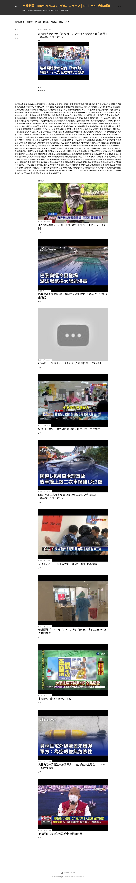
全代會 (85, 140)
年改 (49, 115)
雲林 (116, 112)
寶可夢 (92, 132)
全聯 (114, 129)
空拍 (90, 159)
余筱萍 (83, 165)
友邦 (95, 151)
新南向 (58, 129)
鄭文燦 (61, 115)
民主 (113, 165)
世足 (90, 104)
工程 (75, 115)
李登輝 (68, 110)
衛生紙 (99, 148)
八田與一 (31, 157)
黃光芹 (105, 104)
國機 (89, 118)
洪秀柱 (17, 159)
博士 (64, 165)
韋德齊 (118, 170)
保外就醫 (109, 110)
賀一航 (102, 107)
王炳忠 (64, 148)
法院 (24, 121)
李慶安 (37, 121)
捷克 (113, 170)
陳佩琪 (94, 143)
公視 (101, 112)
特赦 (104, 110)
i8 (22, 143)
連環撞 (54, 157)
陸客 (105, 146)
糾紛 (24, 134)
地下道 (48, 134)
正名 (100, 137)
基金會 (17, 112)
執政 (113, 126)
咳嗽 (53, 170)
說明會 (76, 140)
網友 (47, 112)
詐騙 (86, 104)
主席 (106, 115)
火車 (46, 157)
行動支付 (22, 140)
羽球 (57, 137)
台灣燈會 (36, 148)
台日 (22, 159)
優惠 (85, 134)
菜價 (44, 137)
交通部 (72, 159)
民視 (66, 154)
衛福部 (68, 126)
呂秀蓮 (28, 165)
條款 (97, 140)
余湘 (86, 168)
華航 (33, 168)
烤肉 (55, 143)
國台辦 (108, 126)
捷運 (117, 151)
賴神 (45, 165)
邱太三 (43, 112)
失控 (107, 107)
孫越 (60, 110)
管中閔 (77, 110)
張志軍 (103, 126)
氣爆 (115, 132)
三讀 (73, 134)
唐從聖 (74, 143)
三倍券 (94, 170)
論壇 (20, 168)
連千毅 (116, 162)
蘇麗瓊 (21, 148)
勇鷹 (81, 170)
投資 (110, 107)
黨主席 (41, 129)
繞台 (82, 151)
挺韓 (93, 168)
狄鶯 (91, 165)
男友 (46, 129)
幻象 (16, 146)
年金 (60, 151)
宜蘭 (37, 162)
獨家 (27, 140)
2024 (104, 137)
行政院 (92, 157)
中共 (40, 168)
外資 (87, 110)
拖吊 (31, 134)
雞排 (101, 140)
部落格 (55, 110)
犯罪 (79, 104)
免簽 (42, 159)
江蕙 (53, 154)
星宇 (62, 162)
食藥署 (28, 137)
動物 (98, 107)
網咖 (47, 143)
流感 (75, 123)
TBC (64, 110)
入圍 (27, 126)
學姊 (33, 107)
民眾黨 (107, 168)
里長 (46, 115)
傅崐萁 (102, 121)
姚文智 (43, 121)
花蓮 (91, 148)
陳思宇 (80, 107)
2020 (83, 115)
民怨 (71, 115)
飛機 (57, 112)
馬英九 (99, 151)
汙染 (118, 118)
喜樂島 (37, 107)
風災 (68, 123)
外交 (74, 151)
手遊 (112, 159)
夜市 (59, 162)
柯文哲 (30, 22)
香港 (106, 157)
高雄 (57, 154)
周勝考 (97, 126)
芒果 (97, 115)
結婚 (20, 134)
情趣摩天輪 (43, 118)
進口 (31, 123)
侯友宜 (46, 22)
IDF (20, 126)
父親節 (49, 118)
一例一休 (102, 118)
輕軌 (44, 134)
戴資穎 (52, 137)
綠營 (91, 137)
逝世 (81, 134)
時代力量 (56, 121)
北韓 (39, 146)
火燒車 (39, 134)
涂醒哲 (108, 118)
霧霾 (31, 148)
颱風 (61, 22)
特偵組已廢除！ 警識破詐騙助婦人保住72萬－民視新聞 (69, 429)
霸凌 (104, 159)
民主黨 (58, 173)
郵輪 (61, 132)
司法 (103, 157)
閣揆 (47, 137)
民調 (79, 115)
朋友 (110, 123)
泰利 (80, 137)
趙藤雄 (79, 121)
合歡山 (42, 148)
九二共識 (58, 107)
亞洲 (57, 132)
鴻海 (37, 132)
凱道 (73, 154)
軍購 (72, 118)
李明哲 (63, 123)
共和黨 (53, 173)
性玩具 (47, 146)
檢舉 (93, 154)
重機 (84, 126)
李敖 (73, 110)
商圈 (112, 132)
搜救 (98, 121)
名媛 (56, 104)
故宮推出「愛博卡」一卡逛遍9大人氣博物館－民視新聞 (69, 363)
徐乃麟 (68, 143)
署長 (40, 140)
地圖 (65, 118)
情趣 (25, 112)
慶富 (101, 146)
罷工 (97, 104)
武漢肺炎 (23, 170)
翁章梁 (112, 148)
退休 (42, 123)
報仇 (26, 157)
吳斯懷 (102, 168)
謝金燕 (92, 126)
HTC (61, 140)
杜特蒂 (39, 143)
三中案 (26, 148)
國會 (96, 118)
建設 (83, 121)
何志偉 (93, 107)
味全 (99, 162)
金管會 (116, 137)
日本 (29, 159)
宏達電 (56, 140)
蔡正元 (39, 110)
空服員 (59, 165)
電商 (105, 129)
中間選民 (46, 168)
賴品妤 (22, 165)
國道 (87, 126)
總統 (109, 151)
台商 (53, 129)
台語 (113, 154)
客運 (68, 159)
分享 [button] (16, 29)
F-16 (88, 123)
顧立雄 (19, 154)
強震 (95, 148)
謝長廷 (34, 159)
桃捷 (35, 154)
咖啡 (35, 134)
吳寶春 (28, 107)
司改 (20, 121)
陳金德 (75, 146)
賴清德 (38, 22)
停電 (81, 140)
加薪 (36, 140)
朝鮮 (52, 146)
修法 (24, 132)
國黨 (24, 129)
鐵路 (55, 162)
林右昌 (32, 129)
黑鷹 (112, 168)
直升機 (93, 121)
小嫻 (51, 148)
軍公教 (32, 140)
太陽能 (76, 132)
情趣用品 (112, 104)
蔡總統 (32, 151)
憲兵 (70, 129)
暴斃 (60, 104)
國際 (22, 162)
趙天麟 (86, 146)
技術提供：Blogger (69, 872)
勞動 (82, 168)
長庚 (45, 154)
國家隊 (38, 173)
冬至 (97, 168)
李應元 (78, 159)
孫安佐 (44, 110)
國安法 (73, 148)
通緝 (75, 104)
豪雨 (97, 112)
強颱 (108, 137)
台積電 (45, 132)
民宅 (85, 112)
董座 (49, 132)
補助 (72, 126)
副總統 (80, 157)
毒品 (91, 110)
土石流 (89, 112)
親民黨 (62, 121)
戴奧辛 (88, 143)
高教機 (89, 170)
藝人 (25, 162)
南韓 (79, 168)
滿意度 (19, 151)
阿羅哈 (61, 137)
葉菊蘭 (17, 118)
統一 (47, 126)
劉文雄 (61, 154)
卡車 (62, 157)
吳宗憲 (72, 162)
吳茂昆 (50, 110)
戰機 (85, 118)
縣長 (33, 162)
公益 (60, 168)
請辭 (84, 148)
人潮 (94, 129)
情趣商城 (56, 126)
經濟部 (88, 154)
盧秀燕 (77, 165)
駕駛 (96, 134)
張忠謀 (33, 143)
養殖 (111, 137)
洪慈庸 (19, 132)
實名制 (61, 170)
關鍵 (55, 159)
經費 (80, 126)
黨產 (22, 110)
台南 (42, 157)
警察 (111, 121)
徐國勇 (103, 143)
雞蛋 (35, 110)
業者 (29, 112)
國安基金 (43, 104)
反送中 (50, 165)
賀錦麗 (47, 173)
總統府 (69, 146)
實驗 (53, 104)
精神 (108, 140)
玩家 (88, 132)
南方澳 (28, 168)
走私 (71, 112)
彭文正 (33, 165)
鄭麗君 (117, 143)
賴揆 (36, 151)
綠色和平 (60, 118)
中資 (24, 168)
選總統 (103, 162)
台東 (73, 129)
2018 (56, 151)
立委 (117, 165)
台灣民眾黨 (83, 162)
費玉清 (63, 143)
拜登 (43, 173)
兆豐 (99, 123)
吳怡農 (76, 170)
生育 (51, 126)
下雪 (47, 148)
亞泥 (118, 123)
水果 (42, 115)
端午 (54, 118)
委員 (110, 157)
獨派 (36, 126)
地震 (87, 148)
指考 (24, 154)
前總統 (105, 151)
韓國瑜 (37, 104)
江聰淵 (109, 146)
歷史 (108, 159)
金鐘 (78, 143)
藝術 (16, 121)
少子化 (62, 126)
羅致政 (24, 118)
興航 (75, 112)
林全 (84, 157)
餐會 (115, 110)
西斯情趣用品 (68, 132)
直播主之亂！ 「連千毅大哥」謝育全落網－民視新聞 (67, 563)
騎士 (59, 157)
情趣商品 (117, 159)
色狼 (27, 123)
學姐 (73, 165)
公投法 (95, 137)
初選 (116, 148)
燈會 (101, 104)
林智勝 (56, 146)
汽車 (79, 112)
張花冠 (113, 118)
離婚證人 (69, 168)
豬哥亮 (109, 154)
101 (38, 154)
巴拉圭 (52, 151)
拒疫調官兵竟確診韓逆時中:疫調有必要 (60, 833)
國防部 (52, 112)
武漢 (33, 170)
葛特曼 (52, 107)
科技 (53, 132)
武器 (69, 118)
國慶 (29, 143)
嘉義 (70, 157)
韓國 (43, 146)
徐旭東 (31, 126)
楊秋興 (52, 168)
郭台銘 (54, 22)
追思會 (74, 157)
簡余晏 (79, 148)
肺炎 (67, 22)
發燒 (56, 170)
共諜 (93, 159)
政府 (85, 123)
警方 (47, 140)
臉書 (16, 126)
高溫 (77, 129)
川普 (110, 115)
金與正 (71, 170)
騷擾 (51, 140)
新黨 (69, 148)
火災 (104, 132)
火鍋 (65, 146)
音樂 (49, 154)
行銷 (97, 129)
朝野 (92, 123)
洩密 (57, 115)
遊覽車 (63, 159)
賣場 (57, 134)
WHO (66, 170)
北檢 (53, 115)
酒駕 (60, 112)
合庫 (114, 146)
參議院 (29, 173)
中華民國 (88, 115)
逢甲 (108, 132)
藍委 (114, 123)
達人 (97, 154)
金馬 (118, 146)
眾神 (77, 154)
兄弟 (61, 146)
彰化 (76, 126)
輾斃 (102, 165)
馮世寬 (24, 146)
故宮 (42, 154)
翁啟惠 (68, 121)
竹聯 (43, 143)
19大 (98, 143)
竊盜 (84, 132)
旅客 (88, 134)
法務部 (37, 112)
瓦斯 (119, 132)
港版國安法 (107, 170)
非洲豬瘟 (74, 107)
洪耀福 (83, 110)
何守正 (55, 148)
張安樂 (112, 140)
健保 (86, 159)
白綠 (63, 107)
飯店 (59, 159)
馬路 (101, 132)
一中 (95, 123)
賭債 (27, 134)
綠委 (106, 123)
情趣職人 (69, 151)
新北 (114, 157)
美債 (29, 104)
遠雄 (107, 143)
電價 (99, 165)
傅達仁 (91, 146)
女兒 (59, 123)
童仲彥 (50, 123)
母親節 (35, 118)
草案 (70, 134)
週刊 (20, 123)
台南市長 (106, 148)
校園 (31, 110)
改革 (78, 151)
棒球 (91, 151)
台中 (22, 115)
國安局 (65, 140)
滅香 (116, 134)
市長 (29, 162)
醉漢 (33, 112)
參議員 (81, 118)
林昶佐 (90, 162)
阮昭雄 (68, 165)
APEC (30, 146)
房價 (118, 121)
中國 (93, 115)
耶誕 (16, 148)
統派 (40, 126)
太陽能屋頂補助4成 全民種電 (54, 698)
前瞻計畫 (25, 151)
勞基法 (76, 137)
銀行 (44, 140)
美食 (101, 129)
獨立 (117, 115)
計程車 (32, 121)
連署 (47, 107)
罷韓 (90, 168)
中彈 (64, 104)
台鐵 (33, 137)
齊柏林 (101, 154)
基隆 (37, 129)
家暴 (55, 123)
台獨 (20, 143)
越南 (33, 104)
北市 (107, 121)
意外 (16, 134)
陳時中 (48, 170)
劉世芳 (88, 121)
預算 (29, 115)
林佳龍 (34, 115)
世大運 (86, 151)
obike (28, 154)
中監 (22, 112)
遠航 (68, 112)
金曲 (23, 126)
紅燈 (117, 140)
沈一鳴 (17, 170)
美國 (25, 159)
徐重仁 (109, 129)
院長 (88, 157)
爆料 (24, 123)
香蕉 (71, 104)
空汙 (92, 134)
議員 (38, 115)
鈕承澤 (17, 107)
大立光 (17, 162)
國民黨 (115, 107)
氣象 (86, 129)
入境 (66, 134)
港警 (95, 162)
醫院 (75, 168)
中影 (25, 115)
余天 (64, 151)
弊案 (103, 123)
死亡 (72, 123)
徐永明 (96, 146)
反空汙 (42, 107)
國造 (93, 118)
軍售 (76, 118)
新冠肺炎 (42, 170)
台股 (40, 132)
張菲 (58, 143)
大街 (97, 132)
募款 (118, 110)
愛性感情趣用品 (21, 173)
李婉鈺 (50, 159)
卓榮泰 (68, 107)
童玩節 (41, 162)
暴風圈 (66, 137)
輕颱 (71, 137)
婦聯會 (61, 134)
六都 (57, 168)
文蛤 (49, 104)
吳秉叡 (30, 118)
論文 (38, 165)
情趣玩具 (87, 107)
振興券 (100, 170)
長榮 (55, 165)
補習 (46, 123)
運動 (51, 162)
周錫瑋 (111, 112)
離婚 (60, 148)
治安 (114, 121)
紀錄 (110, 165)
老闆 (20, 157)
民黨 (28, 129)
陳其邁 (80, 146)
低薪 (117, 154)
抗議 (37, 168)
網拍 (108, 162)
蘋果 (90, 129)
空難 (20, 146)
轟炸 (67, 104)
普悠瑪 (118, 104)
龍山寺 (19, 137)
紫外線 (82, 129)
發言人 (73, 121)
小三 (16, 123)
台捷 (34, 173)
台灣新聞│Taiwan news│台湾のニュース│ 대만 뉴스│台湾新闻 (66, 5)
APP (23, 137)
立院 (18, 129)
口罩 (29, 170)
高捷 (31, 154)
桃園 (95, 110)
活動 (64, 168)
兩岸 (43, 126)
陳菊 (64, 112)
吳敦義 (41, 151)
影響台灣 (101, 134)
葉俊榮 (70, 140)
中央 (116, 126)
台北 (113, 151)
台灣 (114, 115)
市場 (46, 159)
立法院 (98, 157)
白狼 (104, 140)
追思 (77, 134)
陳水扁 (99, 110)
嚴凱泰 (22, 107)
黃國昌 (80, 123)
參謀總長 (117, 168)
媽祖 (87, 165)
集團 (82, 104)
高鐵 (66, 157)
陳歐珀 (46, 162)
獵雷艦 (112, 143)
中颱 (36, 137)
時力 (49, 157)
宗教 (112, 134)
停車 (53, 134)
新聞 (69, 154)
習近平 (102, 115)
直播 (111, 162)
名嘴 (82, 159)
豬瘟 (94, 104)
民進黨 (26, 110)
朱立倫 (118, 157)
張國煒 (67, 162)
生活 (16, 38)
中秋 (27, 121)
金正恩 (34, 146)
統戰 (95, 165)
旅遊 (38, 159)
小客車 (106, 112)
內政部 (107, 134)
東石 (42, 165)
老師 (39, 123)
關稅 (25, 104)
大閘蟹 (83, 143)
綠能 (80, 132)
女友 (50, 129)
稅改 (40, 137)
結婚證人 (99, 159)
